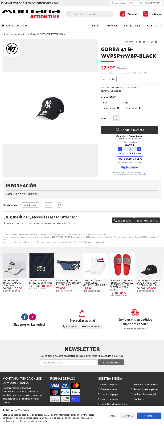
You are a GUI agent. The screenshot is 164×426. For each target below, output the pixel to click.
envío (115, 73)
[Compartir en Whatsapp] (148, 41)
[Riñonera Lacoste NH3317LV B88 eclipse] (41, 265)
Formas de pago (109, 394)
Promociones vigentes (146, 389)
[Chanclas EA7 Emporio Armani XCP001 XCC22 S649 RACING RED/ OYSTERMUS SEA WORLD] (122, 265)
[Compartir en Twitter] (144, 41)
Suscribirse (111, 362)
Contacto (139, 398)
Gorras (138, 237)
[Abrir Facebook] (136, 3)
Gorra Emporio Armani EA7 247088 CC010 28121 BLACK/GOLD (148, 282)
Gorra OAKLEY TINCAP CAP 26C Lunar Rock (12, 282)
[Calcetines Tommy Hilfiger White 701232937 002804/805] (95, 265)
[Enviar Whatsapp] (141, 3)
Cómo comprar (108, 384)
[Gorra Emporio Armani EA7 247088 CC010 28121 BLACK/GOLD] (149, 265)
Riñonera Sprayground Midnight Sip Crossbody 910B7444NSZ (68, 282)
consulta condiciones (135, 328)
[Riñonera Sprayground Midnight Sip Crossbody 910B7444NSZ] (68, 265)
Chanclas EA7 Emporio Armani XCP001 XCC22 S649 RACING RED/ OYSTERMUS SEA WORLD (122, 285)
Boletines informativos (146, 384)
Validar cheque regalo (145, 394)
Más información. (39, 421)
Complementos (120, 237)
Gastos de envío (109, 398)
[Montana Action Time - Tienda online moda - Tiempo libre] (31, 14)
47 (157, 237)
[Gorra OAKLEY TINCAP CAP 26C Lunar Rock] (15, 265)
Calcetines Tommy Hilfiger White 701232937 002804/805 (95, 282)
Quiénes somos (108, 389)
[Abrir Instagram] (131, 3)
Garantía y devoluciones (113, 403)
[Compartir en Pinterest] (152, 41)
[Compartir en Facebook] (140, 41)
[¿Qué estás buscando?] (89, 13)
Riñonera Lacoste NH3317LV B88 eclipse (40, 281)
